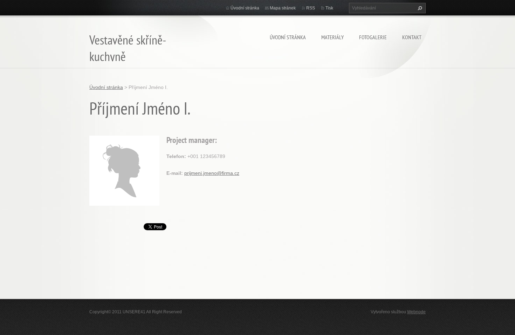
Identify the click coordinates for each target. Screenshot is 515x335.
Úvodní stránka (288, 37)
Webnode (416, 311)
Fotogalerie (373, 37)
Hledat (419, 8)
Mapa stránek (283, 8)
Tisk (329, 8)
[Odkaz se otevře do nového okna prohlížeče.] (124, 170)
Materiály (332, 37)
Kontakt (411, 37)
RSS (310, 8)
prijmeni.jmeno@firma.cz (211, 173)
